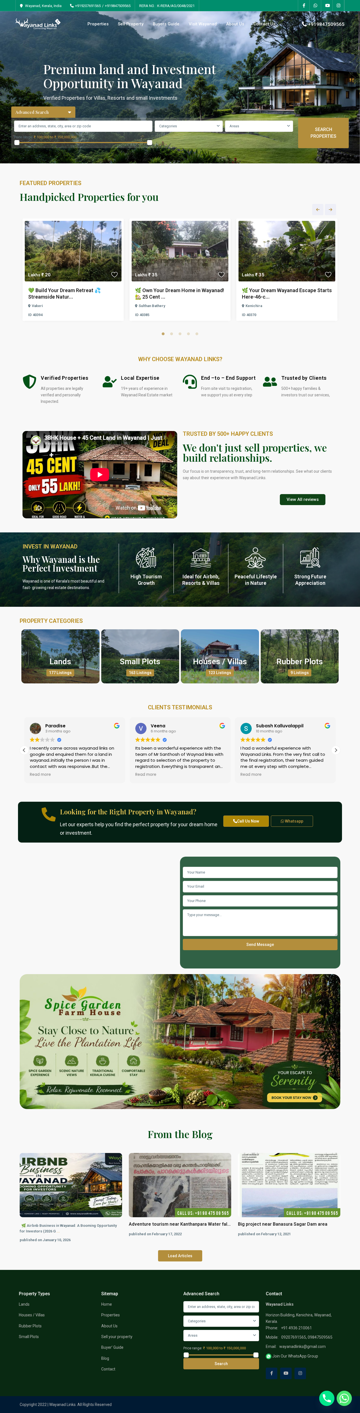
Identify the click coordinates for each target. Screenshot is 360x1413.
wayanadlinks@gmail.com (302, 1346)
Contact (108, 1369)
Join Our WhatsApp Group (294, 1356)
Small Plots (140, 661)
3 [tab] (180, 334)
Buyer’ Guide (112, 1347)
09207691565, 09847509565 (306, 1337)
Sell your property (116, 1336)
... (58, 1231)
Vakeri (37, 306)
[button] (336, 750)
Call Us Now (248, 821)
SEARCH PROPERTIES (323, 133)
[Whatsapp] (344, 1398)
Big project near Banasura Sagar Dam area (282, 1224)
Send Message (260, 944)
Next (330, 209)
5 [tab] (197, 334)
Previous (317, 209)
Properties (98, 23)
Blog (105, 1358)
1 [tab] (163, 334)
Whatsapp (293, 821)
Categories (168, 126)
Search (221, 1363)
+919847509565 (117, 6)
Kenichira (254, 306)
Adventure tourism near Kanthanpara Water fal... (180, 1224)
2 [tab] (171, 334)
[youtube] (327, 5)
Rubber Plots (299, 661)
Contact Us (264, 23)
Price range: (23, 137)
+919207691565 (88, 6)
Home (106, 1304)
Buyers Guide (166, 23)
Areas (234, 126)
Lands (60, 661)
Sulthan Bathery (152, 306)
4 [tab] (188, 334)
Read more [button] (40, 774)
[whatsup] (315, 5)
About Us (235, 23)
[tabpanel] (73, 271)
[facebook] (304, 5)
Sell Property (130, 23)
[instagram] (338, 5)
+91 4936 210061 (296, 1328)
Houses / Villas (220, 661)
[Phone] (326, 1398)
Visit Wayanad (203, 23)
